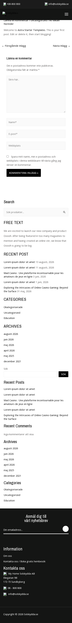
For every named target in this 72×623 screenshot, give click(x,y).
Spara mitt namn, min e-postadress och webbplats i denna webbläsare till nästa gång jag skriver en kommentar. (34, 161)
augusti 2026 (11, 334)
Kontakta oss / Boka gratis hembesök (24, 561)
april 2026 (9, 350)
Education (9, 318)
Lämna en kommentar (16, 20)
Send (66, 529)
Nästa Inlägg (61, 45)
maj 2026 (9, 345)
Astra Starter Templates (31, 30)
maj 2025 (9, 355)
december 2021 (12, 361)
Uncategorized (38, 20)
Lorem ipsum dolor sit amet (19, 262)
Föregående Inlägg (14, 45)
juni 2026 (9, 339)
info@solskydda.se (58, 4)
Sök (6, 368)
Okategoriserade (13, 307)
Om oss (7, 555)
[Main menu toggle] (66, 14)
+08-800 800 (13, 4)
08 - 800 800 (14, 588)
